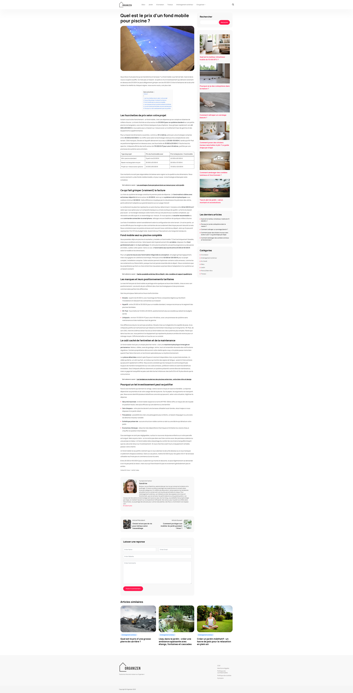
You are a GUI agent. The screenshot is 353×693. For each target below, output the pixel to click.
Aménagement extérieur (184, 5)
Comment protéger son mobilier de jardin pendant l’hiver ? (171, 525)
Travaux (170, 5)
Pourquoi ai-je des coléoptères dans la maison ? (215, 87)
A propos (220, 678)
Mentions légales (223, 668)
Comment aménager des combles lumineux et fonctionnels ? (213, 173)
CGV (218, 666)
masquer (145, 94)
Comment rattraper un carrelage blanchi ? (213, 116)
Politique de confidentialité (222, 672)
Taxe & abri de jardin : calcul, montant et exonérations (211, 201)
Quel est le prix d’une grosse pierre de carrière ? (135, 640)
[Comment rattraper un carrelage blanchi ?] (215, 102)
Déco (143, 5)
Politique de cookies (224, 675)
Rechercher (206, 17)
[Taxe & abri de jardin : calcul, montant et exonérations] (215, 188)
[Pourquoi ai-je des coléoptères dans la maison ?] (215, 73)
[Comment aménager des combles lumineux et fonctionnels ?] (215, 161)
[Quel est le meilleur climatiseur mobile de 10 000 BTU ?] (215, 44)
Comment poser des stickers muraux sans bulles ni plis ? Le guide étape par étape (214, 145)
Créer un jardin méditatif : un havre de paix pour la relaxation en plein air (214, 641)
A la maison (160, 5)
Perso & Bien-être (206, 271)
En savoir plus (127, 506)
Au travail (204, 261)
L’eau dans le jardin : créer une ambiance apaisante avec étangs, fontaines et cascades (175, 641)
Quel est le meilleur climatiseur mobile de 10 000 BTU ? (212, 58)
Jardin (151, 5)
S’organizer (200, 5)
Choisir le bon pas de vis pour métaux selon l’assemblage (142, 525)
